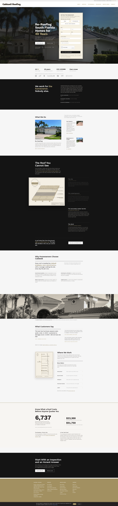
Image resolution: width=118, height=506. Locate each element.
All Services (49, 490)
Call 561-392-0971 (40, 43)
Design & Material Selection (52, 489)
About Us (74, 484)
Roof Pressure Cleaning (51, 487)
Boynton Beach (63, 487)
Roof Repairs (49, 486)
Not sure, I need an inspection (70, 23)
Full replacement (75, 21)
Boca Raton (62, 484)
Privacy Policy (54, 504)
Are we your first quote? (64, 41)
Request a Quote (50, 43)
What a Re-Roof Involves (40, 148)
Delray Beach (62, 486)
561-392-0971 (114, 0)
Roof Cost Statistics (76, 487)
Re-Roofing (49, 484)
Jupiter (61, 492)
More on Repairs (69, 133)
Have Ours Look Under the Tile (75, 242)
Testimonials (75, 486)
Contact (74, 492)
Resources (74, 489)
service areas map (71, 390)
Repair (65, 21)
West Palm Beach (63, 489)
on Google (37, 47)
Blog (73, 490)
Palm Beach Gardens (64, 490)
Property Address (63, 36)
